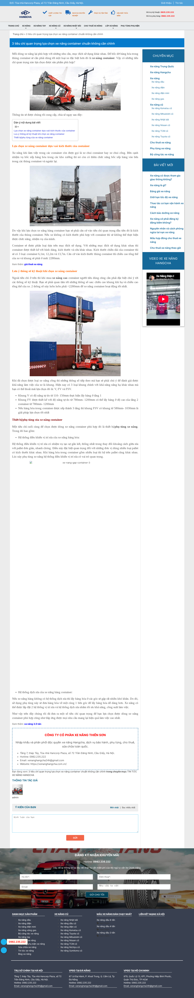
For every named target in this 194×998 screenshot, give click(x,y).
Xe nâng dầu (158, 81)
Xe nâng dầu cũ (68, 923)
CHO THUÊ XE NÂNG (93, 26)
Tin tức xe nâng (26, 950)
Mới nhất (114, 807)
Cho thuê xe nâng (160, 142)
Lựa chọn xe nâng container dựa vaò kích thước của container (44, 130)
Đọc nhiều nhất (128, 807)
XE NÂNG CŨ (54, 26)
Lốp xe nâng (111, 26)
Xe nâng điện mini (160, 93)
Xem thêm (104, 923)
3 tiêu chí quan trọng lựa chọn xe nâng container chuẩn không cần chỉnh (67, 771)
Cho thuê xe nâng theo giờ (165, 247)
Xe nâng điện (158, 87)
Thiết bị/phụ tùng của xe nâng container (33, 137)
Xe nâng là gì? (158, 185)
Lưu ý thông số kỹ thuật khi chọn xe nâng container (39, 134)
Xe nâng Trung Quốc (162, 66)
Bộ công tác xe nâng (162, 154)
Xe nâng (155, 78)
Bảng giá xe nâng (160, 191)
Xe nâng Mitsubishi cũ (162, 114)
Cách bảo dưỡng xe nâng (164, 212)
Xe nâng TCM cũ (160, 131)
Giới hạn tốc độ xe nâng (164, 197)
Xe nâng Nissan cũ (161, 125)
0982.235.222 (168, 16)
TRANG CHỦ (13, 26)
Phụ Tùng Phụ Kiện (130, 26)
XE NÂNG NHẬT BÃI (72, 26)
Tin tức (179, 3)
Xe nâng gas (158, 99)
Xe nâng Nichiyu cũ (70, 947)
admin (15, 797)
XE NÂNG (26, 26)
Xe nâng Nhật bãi (160, 119)
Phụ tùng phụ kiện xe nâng (31, 944)
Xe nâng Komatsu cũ (162, 108)
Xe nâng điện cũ (68, 926)
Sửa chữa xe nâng (27, 947)
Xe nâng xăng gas (27, 930)
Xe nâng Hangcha (160, 72)
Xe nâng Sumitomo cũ (71, 950)
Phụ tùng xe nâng (160, 148)
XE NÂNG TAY (39, 26)
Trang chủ (18, 34)
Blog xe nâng (24, 954)
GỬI (75, 838)
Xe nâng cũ (156, 104)
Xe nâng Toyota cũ (161, 136)
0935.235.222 (167, 12)
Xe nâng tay (24, 937)
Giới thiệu (166, 3)
